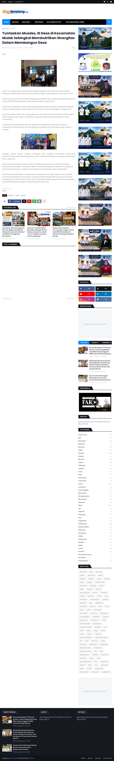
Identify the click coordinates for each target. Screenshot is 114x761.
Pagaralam (95, 521)
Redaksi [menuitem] (15, 22)
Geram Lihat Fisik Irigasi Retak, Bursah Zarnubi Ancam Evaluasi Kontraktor (100, 378)
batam (100, 575)
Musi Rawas (95, 499)
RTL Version (108, 758)
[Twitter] (24, 201)
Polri (96, 661)
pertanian (95, 558)
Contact (98, 758)
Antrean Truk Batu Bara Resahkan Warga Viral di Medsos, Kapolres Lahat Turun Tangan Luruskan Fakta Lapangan (37, 232)
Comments (106, 343)
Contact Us (19, 2)
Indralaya (95, 465)
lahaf (107, 606)
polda (91, 658)
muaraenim (95, 620)
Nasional (95, 502)
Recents (95, 343)
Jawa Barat (83, 599)
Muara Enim (95, 493)
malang (105, 617)
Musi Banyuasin (95, 496)
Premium (13, 758)
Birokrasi (95, 447)
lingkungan (104, 613)
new (105, 627)
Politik (95, 536)
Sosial (95, 548)
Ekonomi (95, 459)
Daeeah (107, 579)
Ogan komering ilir (86, 637)
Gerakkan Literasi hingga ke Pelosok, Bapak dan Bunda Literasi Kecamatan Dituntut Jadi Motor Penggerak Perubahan (13, 232)
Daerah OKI (83, 586)
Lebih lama (70, 298)
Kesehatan (95, 478)
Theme (31, 758)
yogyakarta (106, 672)
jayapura (105, 599)
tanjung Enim (95, 561)
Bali (95, 438)
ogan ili (89, 634)
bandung (99, 572)
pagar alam (93, 644)
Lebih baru (7, 298)
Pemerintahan (95, 527)
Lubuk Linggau (95, 490)
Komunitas (95, 481)
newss (96, 630)
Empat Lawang (84, 592)
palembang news (85, 651)
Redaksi (95, 542)
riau (96, 665)
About (10, 2)
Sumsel (89, 668)
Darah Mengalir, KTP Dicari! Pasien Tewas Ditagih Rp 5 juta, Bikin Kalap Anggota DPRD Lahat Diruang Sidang (100, 351)
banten (82, 575)
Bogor (95, 450)
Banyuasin (95, 441)
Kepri (95, 475)
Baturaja (95, 444)
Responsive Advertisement (95, 324)
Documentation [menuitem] (54, 22)
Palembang (95, 524)
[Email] (39, 201)
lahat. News (83, 613)
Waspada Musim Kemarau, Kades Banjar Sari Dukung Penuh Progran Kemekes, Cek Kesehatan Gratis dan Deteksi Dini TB (100, 365)
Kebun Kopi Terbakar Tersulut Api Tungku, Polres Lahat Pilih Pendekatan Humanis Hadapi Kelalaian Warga (63, 232)
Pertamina (95, 533)
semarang (104, 665)
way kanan (95, 672)
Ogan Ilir (95, 511)
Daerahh (93, 586)
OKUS (103, 641)
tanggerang (99, 668)
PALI (95, 518)
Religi (95, 545)
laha (100, 606)
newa (81, 630)
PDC (101, 651)
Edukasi (95, 456)
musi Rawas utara (95, 554)
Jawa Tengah (94, 599)
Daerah (12, 28)
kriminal (95, 551)
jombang (83, 603)
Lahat (17, 195)
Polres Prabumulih (85, 661)
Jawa (95, 472)
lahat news (97, 610)
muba (104, 620)
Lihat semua (71, 207)
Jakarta (95, 468)
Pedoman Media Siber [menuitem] (75, 22)
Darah (102, 586)
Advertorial (95, 435)
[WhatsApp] (34, 201)
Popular (84, 343)
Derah (82, 589)
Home (4, 2)
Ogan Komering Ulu (101, 637)
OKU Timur (95, 641)
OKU (86, 641)
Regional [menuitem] (26, 22)
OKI (95, 508)
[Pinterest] (29, 201)
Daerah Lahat (99, 582)
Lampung (95, 487)
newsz (82, 634)
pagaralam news (85, 648)
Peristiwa (95, 530)
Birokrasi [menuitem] (39, 22)
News (23, 195)
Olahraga (95, 515)
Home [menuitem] (6, 22)
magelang (96, 617)
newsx (103, 630)
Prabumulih (95, 539)
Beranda (5, 28)
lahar (81, 610)
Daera (82, 582)
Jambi (99, 596)
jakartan (91, 596)
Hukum (95, 462)
